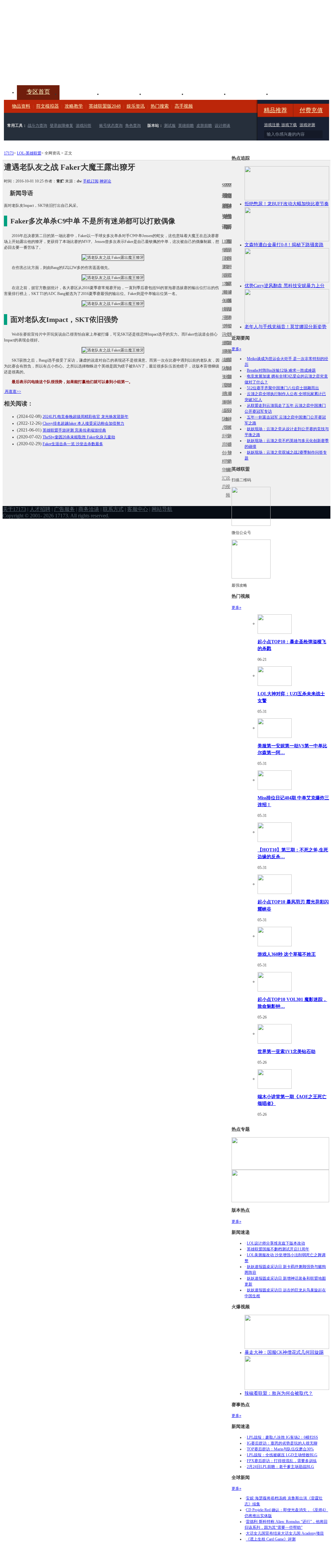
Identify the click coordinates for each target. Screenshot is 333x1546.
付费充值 (311, 110)
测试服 (170, 125)
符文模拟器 (47, 106)
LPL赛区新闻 (231, 300)
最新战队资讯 (223, 364)
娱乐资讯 (136, 106)
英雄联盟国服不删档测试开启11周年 (278, 1249)
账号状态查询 (111, 125)
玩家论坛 (292, 93)
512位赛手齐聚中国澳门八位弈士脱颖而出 (283, 388)
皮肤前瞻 (204, 125)
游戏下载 (289, 125)
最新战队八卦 (223, 414)
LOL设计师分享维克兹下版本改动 (276, 1243)
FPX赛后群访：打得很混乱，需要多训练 (282, 1461)
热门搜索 (160, 106)
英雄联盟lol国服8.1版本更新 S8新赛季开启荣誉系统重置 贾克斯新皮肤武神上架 (54, 69)
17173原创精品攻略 (225, 267)
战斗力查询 (37, 125)
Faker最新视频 (227, 309)
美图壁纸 (249, 93)
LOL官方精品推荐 (225, 402)
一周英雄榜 (225, 351)
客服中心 (137, 509)
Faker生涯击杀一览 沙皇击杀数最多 (73, 444)
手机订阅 (91, 181)
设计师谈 (222, 125)
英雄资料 (123, 93)
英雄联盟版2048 (105, 106)
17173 (9, 153)
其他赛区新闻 (231, 347)
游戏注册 (272, 125)
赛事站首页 (231, 258)
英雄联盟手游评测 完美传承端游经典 (74, 430)
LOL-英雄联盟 (29, 153)
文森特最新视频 (227, 360)
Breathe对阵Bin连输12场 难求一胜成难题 (281, 370)
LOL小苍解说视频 (227, 419)
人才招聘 (40, 509)
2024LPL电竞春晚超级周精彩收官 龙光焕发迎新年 (85, 416)
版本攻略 (207, 93)
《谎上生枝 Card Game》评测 (271, 1539)
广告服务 (64, 509)
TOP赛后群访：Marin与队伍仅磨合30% (280, 1449)
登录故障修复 (61, 125)
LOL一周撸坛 (231, 444)
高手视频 (184, 106)
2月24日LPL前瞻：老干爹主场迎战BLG (280, 1466)
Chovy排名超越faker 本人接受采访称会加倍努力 (83, 423)
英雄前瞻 (186, 125)
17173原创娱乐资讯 (223, 309)
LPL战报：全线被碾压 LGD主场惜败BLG (282, 1455)
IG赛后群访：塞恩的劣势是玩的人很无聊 (282, 1443)
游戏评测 (307, 125)
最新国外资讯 (229, 262)
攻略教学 (74, 106)
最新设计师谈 (229, 414)
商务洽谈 (88, 509)
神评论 (105, 181)
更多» (236, 349)
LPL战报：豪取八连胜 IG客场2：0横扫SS (282, 1437)
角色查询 (133, 125)
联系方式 (113, 509)
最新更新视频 (227, 262)
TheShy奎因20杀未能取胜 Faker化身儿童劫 (79, 437)
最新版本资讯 (229, 313)
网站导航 (162, 509)
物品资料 (21, 106)
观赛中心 (165, 93)
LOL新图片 (225, 313)
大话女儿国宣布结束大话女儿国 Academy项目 (285, 1533)
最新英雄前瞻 (229, 364)
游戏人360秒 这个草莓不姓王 (287, 954)
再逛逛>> (13, 391)
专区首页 (38, 91)
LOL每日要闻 (223, 258)
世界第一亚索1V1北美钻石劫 (286, 1051)
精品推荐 (275, 110)
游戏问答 (83, 125)
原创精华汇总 (223, 465)
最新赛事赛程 (231, 397)
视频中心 (80, 93)
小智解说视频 (227, 474)
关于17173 (14, 509)
